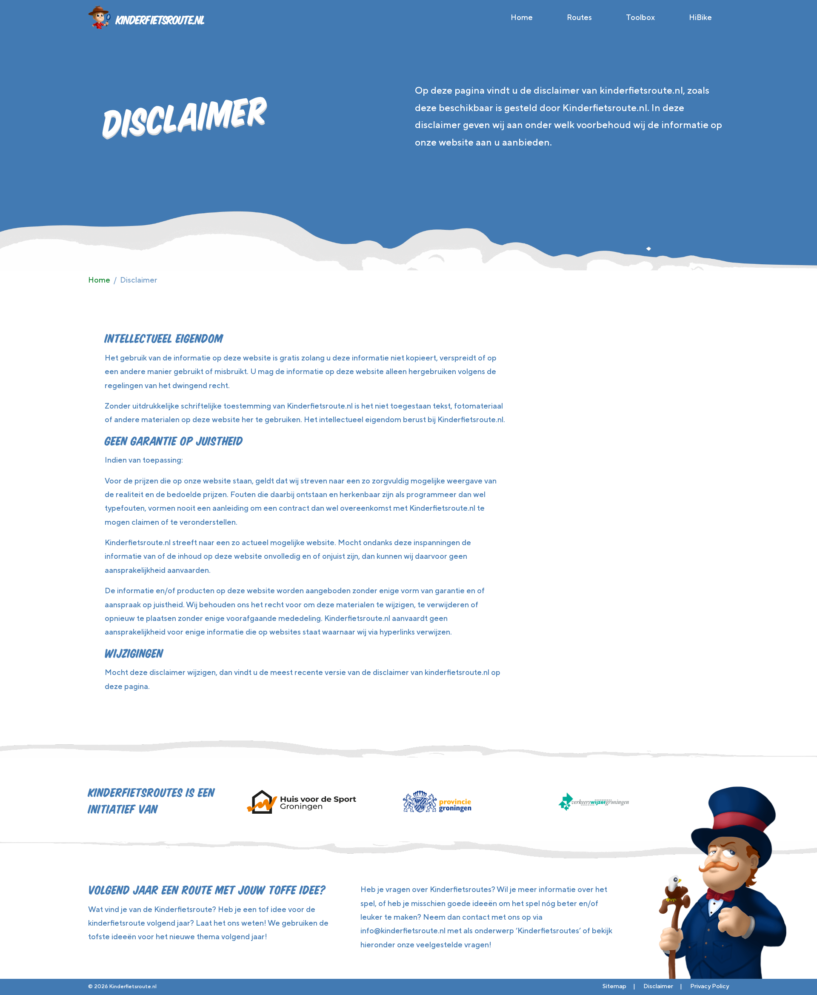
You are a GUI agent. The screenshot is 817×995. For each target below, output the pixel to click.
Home (522, 17)
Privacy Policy (709, 985)
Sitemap (614, 985)
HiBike (700, 17)
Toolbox (640, 17)
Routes (579, 17)
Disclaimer (658, 985)
